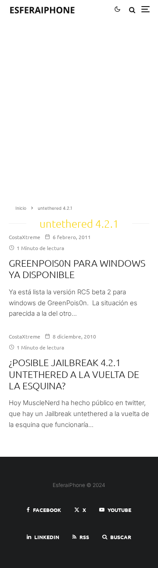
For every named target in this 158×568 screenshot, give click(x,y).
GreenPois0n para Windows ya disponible (77, 268)
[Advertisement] (79, 115)
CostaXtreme (24, 236)
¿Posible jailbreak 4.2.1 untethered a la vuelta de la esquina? (74, 373)
